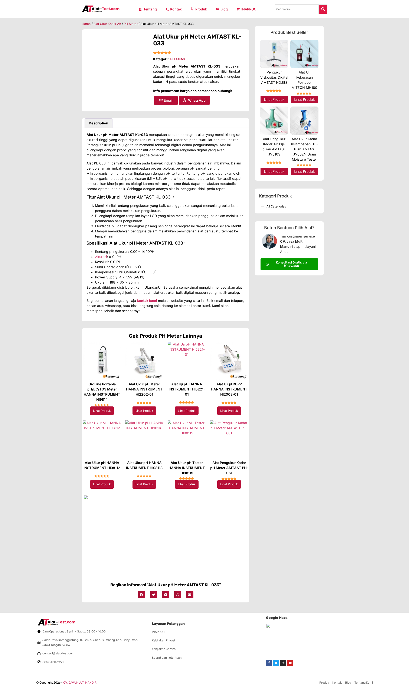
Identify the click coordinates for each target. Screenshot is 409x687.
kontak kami (147, 300)
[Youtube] (290, 663)
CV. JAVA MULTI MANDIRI (80, 682)
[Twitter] (276, 663)
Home (86, 24)
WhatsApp (197, 100)
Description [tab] (98, 123)
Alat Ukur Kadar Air (107, 24)
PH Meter (131, 24)
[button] (141, 594)
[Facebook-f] (269, 663)
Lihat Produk (102, 410)
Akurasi (101, 257)
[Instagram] (283, 663)
